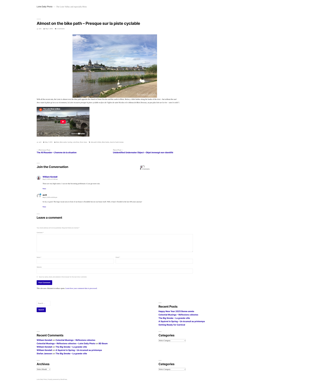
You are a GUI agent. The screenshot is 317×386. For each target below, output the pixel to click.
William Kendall (44, 340)
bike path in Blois (96, 142)
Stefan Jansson (44, 353)
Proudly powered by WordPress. (57, 379)
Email (118, 257)
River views (83, 142)
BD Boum (103, 343)
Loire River (76, 142)
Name (39, 257)
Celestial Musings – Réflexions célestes (178, 314)
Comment (40, 232)
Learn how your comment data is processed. (81, 288)
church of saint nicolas (116, 142)
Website (39, 267)
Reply (44, 188)
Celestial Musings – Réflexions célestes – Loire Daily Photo (66, 343)
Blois (57, 142)
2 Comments (61, 29)
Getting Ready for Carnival (171, 325)
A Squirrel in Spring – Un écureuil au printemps (181, 321)
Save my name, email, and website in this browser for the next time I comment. (63, 277)
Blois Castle (105, 142)
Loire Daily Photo (45, 6)
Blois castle (63, 142)
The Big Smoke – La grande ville (174, 318)
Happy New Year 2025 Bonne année (176, 311)
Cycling (69, 142)
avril (40, 29)
